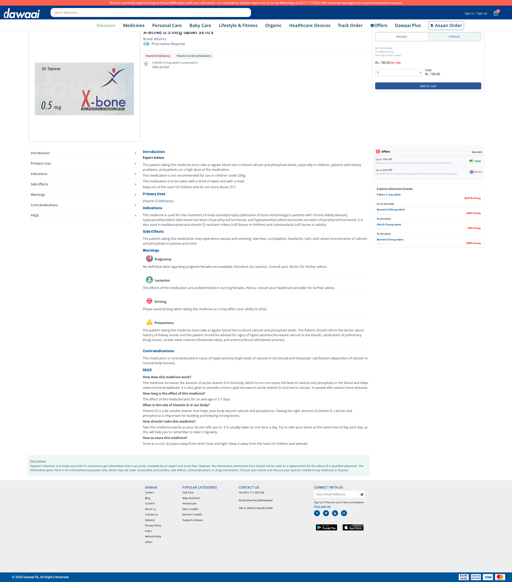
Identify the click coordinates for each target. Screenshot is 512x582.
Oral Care (187, 492)
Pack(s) (401, 36)
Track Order (350, 25)
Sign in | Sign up (476, 13)
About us (150, 509)
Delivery (150, 520)
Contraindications (44, 205)
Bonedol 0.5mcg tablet (390, 239)
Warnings (38, 194)
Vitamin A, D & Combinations (194, 56)
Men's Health (190, 509)
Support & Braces (192, 520)
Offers (148, 542)
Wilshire (160, 39)
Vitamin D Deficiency (158, 56)
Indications (39, 174)
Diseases (106, 25)
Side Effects (39, 184)
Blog (147, 498)
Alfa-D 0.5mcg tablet (389, 224)
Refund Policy (153, 536)
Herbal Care (189, 503)
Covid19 (150, 503)
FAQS (35, 215)
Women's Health (192, 514)
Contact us (151, 514)
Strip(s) (454, 36)
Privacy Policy (153, 525)
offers (380, 25)
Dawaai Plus (408, 25)
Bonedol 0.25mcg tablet (391, 209)
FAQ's (148, 531)
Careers (149, 492)
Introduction (40, 153)
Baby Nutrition (191, 498)
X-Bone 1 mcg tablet (389, 194)
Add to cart (428, 86)
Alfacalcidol (160, 67)
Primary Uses (41, 163)
